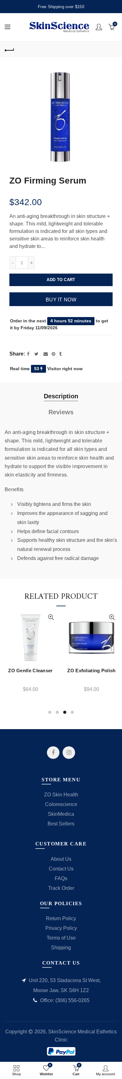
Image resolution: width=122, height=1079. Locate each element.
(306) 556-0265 (72, 1000)
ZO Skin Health (61, 794)
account (99, 27)
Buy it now (61, 299)
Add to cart (61, 279)
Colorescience (61, 804)
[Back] (9, 49)
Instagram (69, 752)
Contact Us (61, 868)
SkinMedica (61, 814)
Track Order (61, 888)
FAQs (61, 878)
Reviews (61, 412)
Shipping (61, 947)
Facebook (53, 752)
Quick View (62, 617)
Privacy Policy (61, 928)
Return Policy (61, 918)
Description (61, 396)
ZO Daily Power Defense (41, 672)
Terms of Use (61, 937)
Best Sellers (61, 823)
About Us (61, 859)
